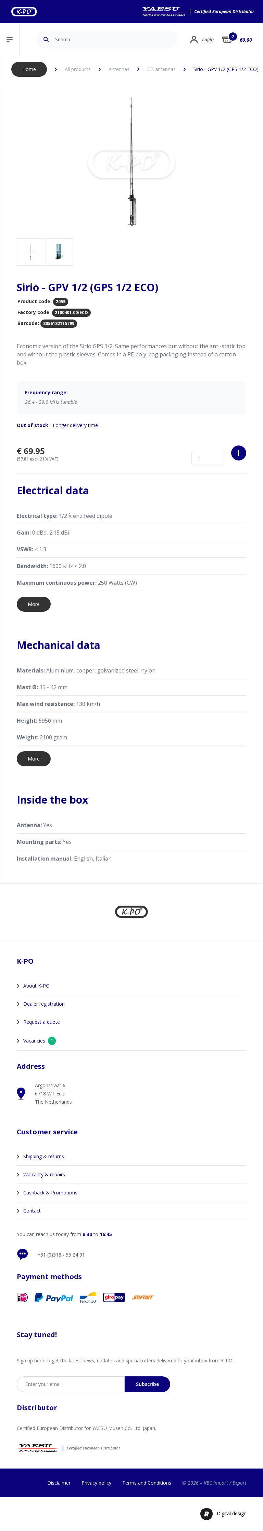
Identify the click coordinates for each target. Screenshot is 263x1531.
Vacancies (38, 1040)
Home (29, 69)
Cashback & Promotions (50, 1192)
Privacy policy (96, 1482)
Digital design (232, 1513)
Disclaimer (59, 1482)
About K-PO (36, 985)
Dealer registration (44, 1004)
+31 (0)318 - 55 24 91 (61, 1254)
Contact (32, 1210)
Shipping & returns (43, 1156)
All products (78, 69)
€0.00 (246, 40)
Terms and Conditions (146, 1482)
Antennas (119, 69)
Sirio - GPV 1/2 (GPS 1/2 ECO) (226, 69)
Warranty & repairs (44, 1174)
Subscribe (147, 1384)
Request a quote (41, 1022)
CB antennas (161, 69)
